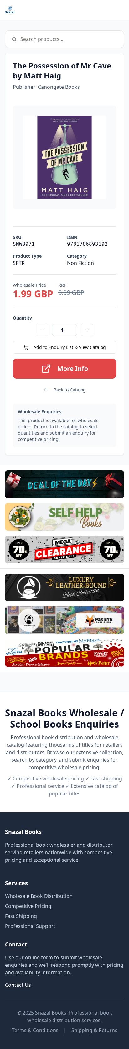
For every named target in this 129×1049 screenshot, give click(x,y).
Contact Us (18, 984)
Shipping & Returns (94, 1030)
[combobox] (64, 39)
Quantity (22, 318)
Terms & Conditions (35, 1030)
